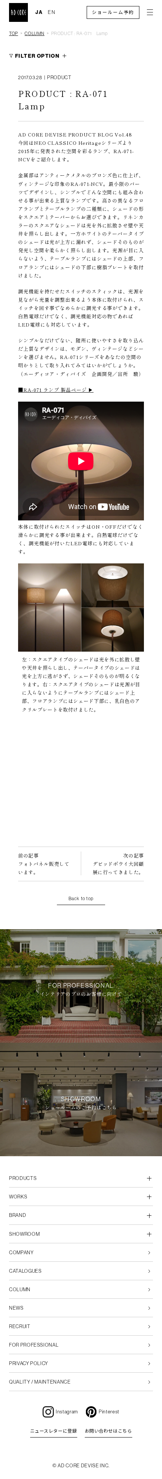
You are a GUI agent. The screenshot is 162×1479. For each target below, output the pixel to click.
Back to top (81, 898)
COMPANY (21, 1252)
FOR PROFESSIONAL (33, 1345)
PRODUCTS (23, 1178)
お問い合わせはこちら (108, 1431)
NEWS (16, 1308)
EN (52, 12)
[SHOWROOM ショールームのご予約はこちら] (81, 1151)
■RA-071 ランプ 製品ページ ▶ (55, 389)
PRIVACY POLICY (28, 1363)
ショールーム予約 (113, 12)
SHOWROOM (24, 1234)
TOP (13, 33)
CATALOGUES (25, 1271)
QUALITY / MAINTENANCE (40, 1382)
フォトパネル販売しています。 (44, 864)
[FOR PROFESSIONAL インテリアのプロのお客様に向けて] (81, 1038)
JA (39, 12)
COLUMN (34, 33)
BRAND (17, 1215)
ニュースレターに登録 (53, 1431)
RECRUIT (20, 1326)
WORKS (18, 1197)
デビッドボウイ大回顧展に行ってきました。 (118, 864)
